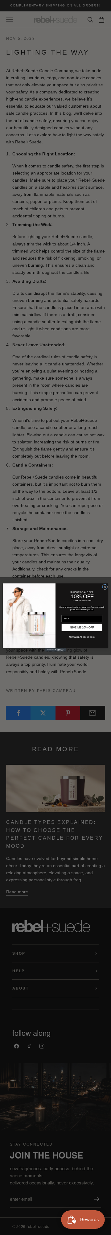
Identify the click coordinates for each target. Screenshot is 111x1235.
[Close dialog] (104, 587)
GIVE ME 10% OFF (82, 627)
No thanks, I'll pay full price (82, 637)
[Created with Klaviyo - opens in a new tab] (55, 650)
